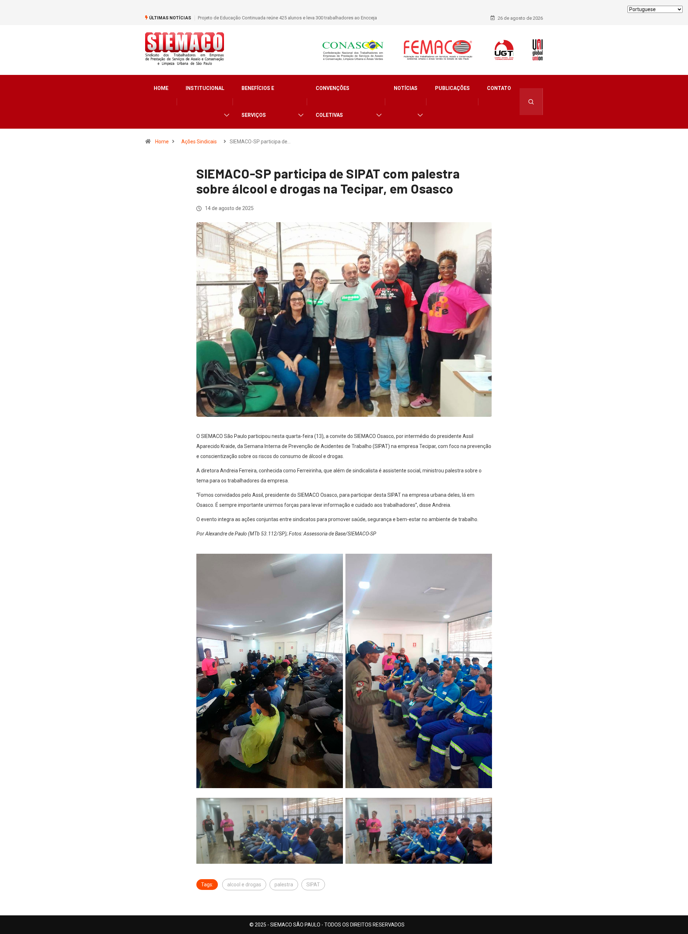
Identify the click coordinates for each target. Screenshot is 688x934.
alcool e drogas (244, 884)
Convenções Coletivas (332, 101)
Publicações (452, 88)
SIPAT (313, 884)
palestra (283, 884)
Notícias (405, 88)
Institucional (205, 88)
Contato (499, 88)
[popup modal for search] (531, 101)
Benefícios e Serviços (258, 101)
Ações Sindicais (199, 141)
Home (161, 88)
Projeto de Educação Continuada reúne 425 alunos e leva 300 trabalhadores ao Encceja (287, 17)
